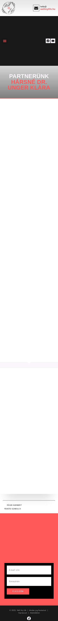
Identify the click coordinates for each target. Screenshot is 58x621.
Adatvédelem (35, 613)
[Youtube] (53, 41)
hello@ (43, 6)
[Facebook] (48, 41)
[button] (4, 41)
